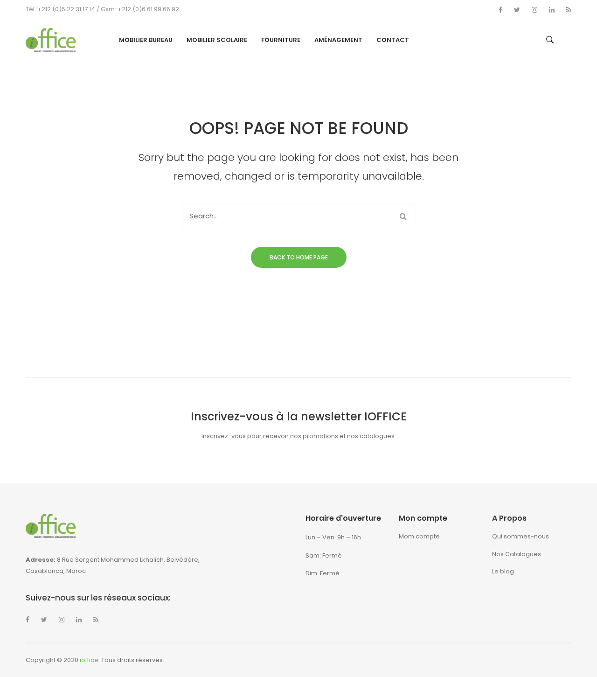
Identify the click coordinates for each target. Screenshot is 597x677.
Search (403, 216)
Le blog (503, 571)
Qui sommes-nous (520, 536)
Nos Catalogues (516, 554)
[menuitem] (146, 40)
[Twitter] (517, 9)
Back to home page (299, 257)
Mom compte (419, 536)
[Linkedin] (552, 9)
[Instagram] (534, 9)
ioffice (89, 660)
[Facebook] (500, 9)
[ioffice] (51, 39)
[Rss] (568, 9)
